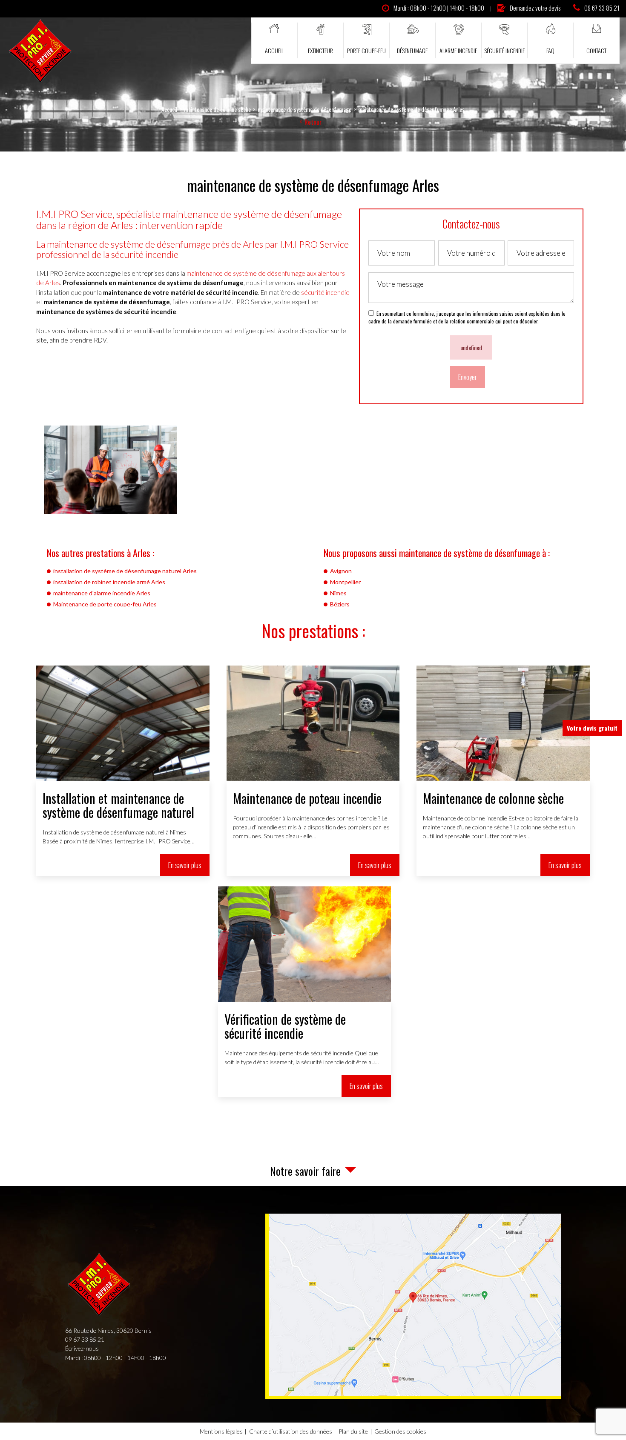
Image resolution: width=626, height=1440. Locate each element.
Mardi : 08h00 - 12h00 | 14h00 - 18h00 (438, 7)
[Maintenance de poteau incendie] (313, 771)
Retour (313, 122)
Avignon (341, 570)
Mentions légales (221, 1431)
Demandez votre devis (535, 7)
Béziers (340, 604)
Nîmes (338, 593)
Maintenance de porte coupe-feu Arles (105, 604)
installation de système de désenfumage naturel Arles (125, 570)
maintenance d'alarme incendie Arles (101, 593)
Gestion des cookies (400, 1431)
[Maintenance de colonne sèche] (503, 771)
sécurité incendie (325, 292)
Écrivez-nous (82, 1348)
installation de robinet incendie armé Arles (109, 582)
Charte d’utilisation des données (290, 1431)
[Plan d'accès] (415, 1305)
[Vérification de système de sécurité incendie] (304, 991)
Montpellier (345, 582)
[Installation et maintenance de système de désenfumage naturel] (123, 771)
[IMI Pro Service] (40, 51)
